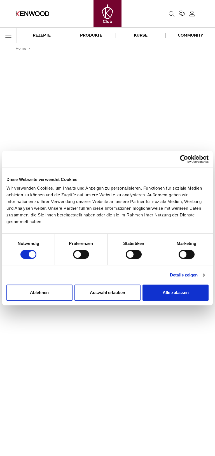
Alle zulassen (176, 292)
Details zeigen (184, 275)
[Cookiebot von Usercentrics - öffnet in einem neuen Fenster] (184, 159)
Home (21, 48)
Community (190, 35)
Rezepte (42, 35)
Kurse (141, 35)
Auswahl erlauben (107, 292)
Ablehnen (39, 292)
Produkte (91, 35)
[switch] (81, 254)
